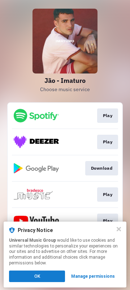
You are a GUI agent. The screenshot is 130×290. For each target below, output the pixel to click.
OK (37, 276)
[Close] (119, 229)
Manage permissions (93, 276)
